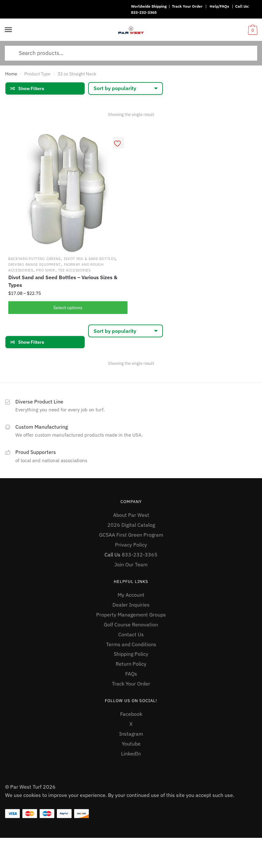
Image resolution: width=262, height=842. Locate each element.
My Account (131, 595)
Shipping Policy (131, 654)
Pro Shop (45, 270)
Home (11, 74)
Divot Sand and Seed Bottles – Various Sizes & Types (62, 281)
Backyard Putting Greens (34, 258)
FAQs (131, 673)
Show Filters (31, 88)
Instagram (131, 734)
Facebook (131, 714)
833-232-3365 (144, 12)
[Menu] (8, 30)
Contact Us (131, 634)
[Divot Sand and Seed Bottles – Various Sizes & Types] (67, 193)
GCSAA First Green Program (131, 535)
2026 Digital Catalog (131, 525)
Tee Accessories (74, 270)
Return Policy (131, 664)
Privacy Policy (131, 544)
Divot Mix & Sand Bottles (90, 258)
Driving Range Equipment (34, 264)
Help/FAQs (219, 6)
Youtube (131, 743)
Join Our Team (131, 564)
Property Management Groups (131, 614)
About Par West (131, 515)
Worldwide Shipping (149, 6)
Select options (67, 307)
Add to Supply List (118, 143)
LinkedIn (131, 753)
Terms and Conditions (131, 644)
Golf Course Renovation (131, 624)
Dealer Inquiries (131, 604)
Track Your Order (187, 6)
